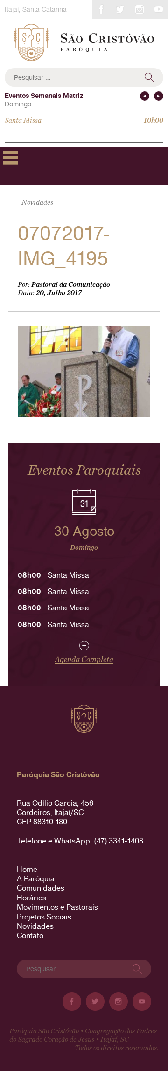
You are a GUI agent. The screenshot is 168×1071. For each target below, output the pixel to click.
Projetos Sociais (44, 917)
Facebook (101, 9)
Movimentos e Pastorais (57, 907)
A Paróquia (36, 879)
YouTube (158, 9)
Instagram (139, 9)
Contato (30, 935)
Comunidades (40, 888)
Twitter (120, 9)
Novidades (35, 926)
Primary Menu (10, 157)
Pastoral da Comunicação (70, 284)
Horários (31, 898)
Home (27, 869)
